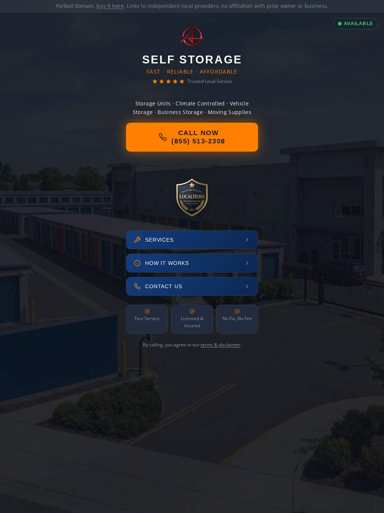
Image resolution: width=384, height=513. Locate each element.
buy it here (110, 5)
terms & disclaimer (220, 344)
